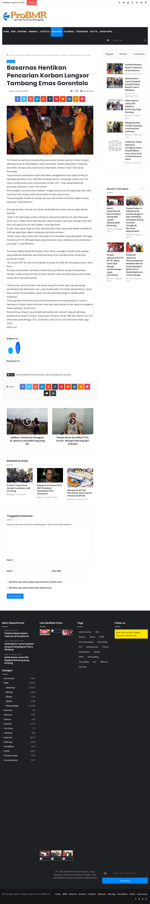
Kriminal (33, 31)
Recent (123, 54)
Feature (7, 719)
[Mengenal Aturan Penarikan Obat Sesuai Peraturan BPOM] (80, 477)
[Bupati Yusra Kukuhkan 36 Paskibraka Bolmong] (45, 860)
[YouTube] (128, 2)
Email (10, 571)
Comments (139, 54)
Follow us (120, 622)
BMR (13, 31)
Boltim (9, 701)
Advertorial (106, 31)
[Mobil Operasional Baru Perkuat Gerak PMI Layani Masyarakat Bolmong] (115, 201)
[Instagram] (132, 2)
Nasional (57, 31)
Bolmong (10, 687)
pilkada (97, 652)
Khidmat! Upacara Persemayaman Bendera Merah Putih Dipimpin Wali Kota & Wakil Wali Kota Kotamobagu (134, 264)
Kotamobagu (12, 705)
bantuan (82, 637)
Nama (10, 560)
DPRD (101, 637)
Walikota (103, 662)
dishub (92, 637)
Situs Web (56, 571)
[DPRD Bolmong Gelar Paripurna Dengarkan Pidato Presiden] (45, 632)
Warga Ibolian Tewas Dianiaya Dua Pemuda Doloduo (133, 127)
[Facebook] (119, 2)
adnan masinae (85, 632)
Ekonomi (22, 31)
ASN (97, 632)
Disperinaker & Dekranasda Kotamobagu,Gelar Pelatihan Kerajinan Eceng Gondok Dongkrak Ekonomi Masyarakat (134, 220)
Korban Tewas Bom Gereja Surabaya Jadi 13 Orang (18, 488)
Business (8, 710)
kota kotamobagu (86, 642)
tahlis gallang (93, 657)
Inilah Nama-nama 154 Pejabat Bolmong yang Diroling (133, 106)
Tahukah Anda (10, 755)
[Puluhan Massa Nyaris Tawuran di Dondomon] (115, 68)
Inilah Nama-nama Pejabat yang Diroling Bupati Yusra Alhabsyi (132, 84)
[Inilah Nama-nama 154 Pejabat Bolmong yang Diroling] (115, 104)
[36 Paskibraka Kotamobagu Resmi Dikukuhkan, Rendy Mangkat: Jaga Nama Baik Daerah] (56, 860)
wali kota (82, 667)
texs (94, 662)
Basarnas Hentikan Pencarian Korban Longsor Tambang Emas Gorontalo (43, 375)
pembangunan (92, 647)
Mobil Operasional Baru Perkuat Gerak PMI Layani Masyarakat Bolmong (114, 217)
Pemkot (105, 647)
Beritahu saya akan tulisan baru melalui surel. (30, 588)
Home (6, 31)
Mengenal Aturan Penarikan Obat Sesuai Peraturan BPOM (79, 493)
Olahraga (69, 31)
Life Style (8, 728)
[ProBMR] (25, 16)
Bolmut (9, 692)
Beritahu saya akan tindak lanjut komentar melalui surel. (35, 582)
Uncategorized (11, 760)
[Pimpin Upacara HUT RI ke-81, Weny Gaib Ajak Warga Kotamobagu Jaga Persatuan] (115, 247)
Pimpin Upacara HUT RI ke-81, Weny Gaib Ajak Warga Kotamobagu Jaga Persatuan (115, 264)
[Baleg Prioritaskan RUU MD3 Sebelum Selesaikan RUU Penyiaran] (50, 475)
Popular (109, 54)
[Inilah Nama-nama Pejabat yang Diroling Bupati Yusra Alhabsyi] (115, 82)
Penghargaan (84, 652)
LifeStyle (45, 31)
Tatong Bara (84, 662)
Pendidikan (82, 31)
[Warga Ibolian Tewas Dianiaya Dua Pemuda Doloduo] (115, 126)
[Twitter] (123, 2)
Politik (94, 31)
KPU (80, 647)
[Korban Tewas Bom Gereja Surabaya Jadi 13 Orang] (20, 475)
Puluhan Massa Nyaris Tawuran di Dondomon (133, 67)
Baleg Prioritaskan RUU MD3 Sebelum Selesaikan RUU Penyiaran (49, 489)
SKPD (81, 657)
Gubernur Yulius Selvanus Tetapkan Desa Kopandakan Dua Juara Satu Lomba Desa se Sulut (133, 150)
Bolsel (9, 696)
